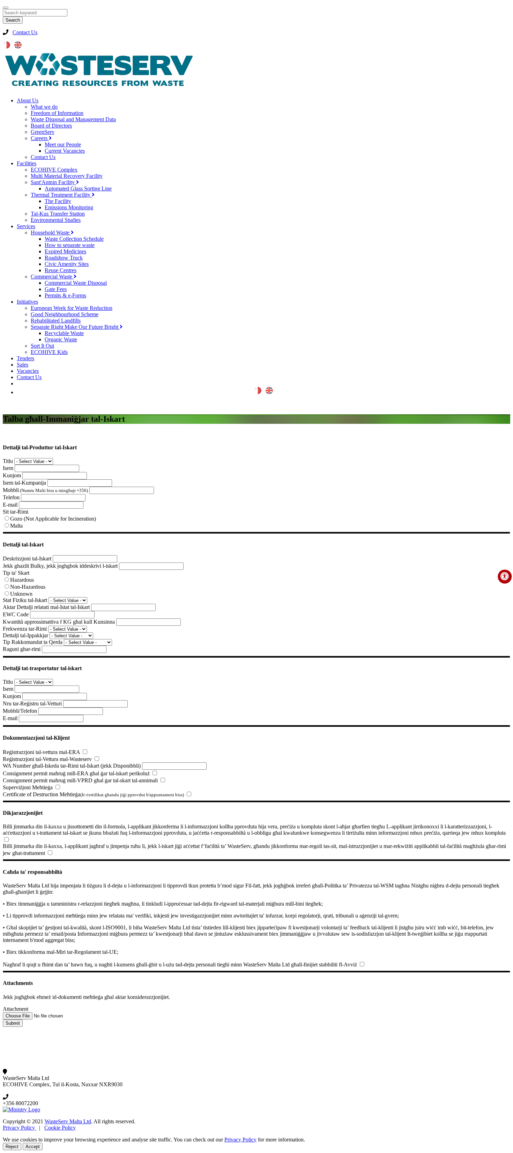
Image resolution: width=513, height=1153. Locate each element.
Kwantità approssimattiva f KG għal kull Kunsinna (59, 622)
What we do (44, 107)
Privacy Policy (19, 1128)
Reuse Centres (60, 270)
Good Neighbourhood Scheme (64, 314)
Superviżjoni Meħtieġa (28, 787)
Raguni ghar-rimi (21, 649)
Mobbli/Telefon (20, 711)
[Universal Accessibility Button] (505, 576)
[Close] (5, 8)
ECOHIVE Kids (49, 352)
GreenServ (42, 132)
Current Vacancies (65, 151)
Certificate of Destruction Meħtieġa (93, 794)
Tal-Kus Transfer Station (58, 214)
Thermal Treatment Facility (61, 195)
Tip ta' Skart (16, 573)
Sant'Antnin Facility (53, 182)
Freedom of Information (57, 113)
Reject (12, 1146)
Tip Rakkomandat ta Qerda (32, 642)
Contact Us (25, 32)
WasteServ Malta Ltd (68, 1121)
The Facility (58, 201)
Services (26, 226)
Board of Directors (51, 126)
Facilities (26, 163)
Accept (32, 1146)
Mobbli (45, 490)
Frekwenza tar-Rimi (25, 629)
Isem (8, 468)
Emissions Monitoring (69, 207)
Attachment (15, 1009)
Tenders (25, 358)
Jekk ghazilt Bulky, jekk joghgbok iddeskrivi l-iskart (60, 566)
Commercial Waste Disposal (76, 283)
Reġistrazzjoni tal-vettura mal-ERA (41, 752)
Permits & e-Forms (65, 295)
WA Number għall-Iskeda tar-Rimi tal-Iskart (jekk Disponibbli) (72, 766)
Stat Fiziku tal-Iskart (25, 600)
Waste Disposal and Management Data (73, 119)
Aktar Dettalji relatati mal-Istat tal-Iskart (46, 607)
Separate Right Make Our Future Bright (75, 327)
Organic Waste (61, 339)
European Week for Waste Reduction (71, 308)
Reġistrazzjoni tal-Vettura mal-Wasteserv (47, 759)
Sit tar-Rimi (15, 512)
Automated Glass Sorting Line (78, 188)
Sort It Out (42, 346)
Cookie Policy (60, 1128)
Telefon (11, 497)
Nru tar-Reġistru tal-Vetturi (32, 703)
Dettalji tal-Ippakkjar (25, 635)
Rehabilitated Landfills (56, 321)
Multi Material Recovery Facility (67, 176)
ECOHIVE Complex (54, 170)
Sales (22, 365)
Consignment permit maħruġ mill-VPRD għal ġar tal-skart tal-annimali (80, 780)
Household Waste (51, 232)
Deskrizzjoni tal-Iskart (27, 558)
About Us (27, 100)
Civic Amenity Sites (67, 264)
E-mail (10, 505)
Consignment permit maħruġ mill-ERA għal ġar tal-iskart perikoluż (76, 773)
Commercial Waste (52, 277)
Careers (40, 138)
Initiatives (27, 302)
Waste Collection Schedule (74, 239)
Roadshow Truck (64, 258)
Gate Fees (56, 289)
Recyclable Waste (64, 333)
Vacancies (28, 371)
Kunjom (12, 475)
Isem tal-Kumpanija (24, 483)
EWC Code (16, 614)
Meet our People (63, 144)
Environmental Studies (56, 220)
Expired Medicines (65, 251)
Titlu (8, 461)
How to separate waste (70, 245)
